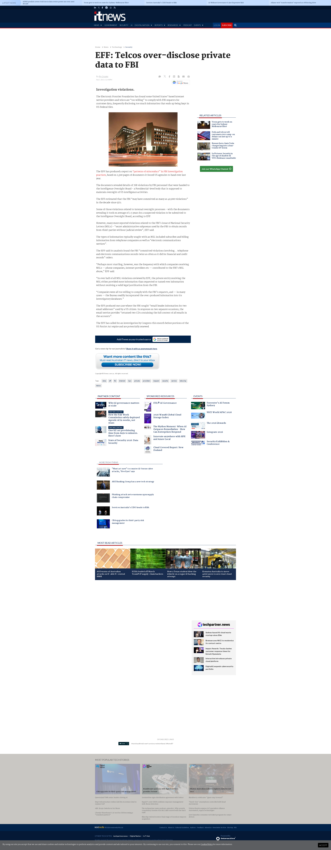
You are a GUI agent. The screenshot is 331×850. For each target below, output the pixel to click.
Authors (193, 827)
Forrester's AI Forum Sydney (218, 404)
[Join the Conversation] (159, 77)
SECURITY (124, 25)
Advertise (208, 827)
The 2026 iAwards (216, 423)
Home (97, 47)
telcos (98, 386)
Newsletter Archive (219, 827)
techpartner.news (120, 836)
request (156, 381)
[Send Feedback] (179, 77)
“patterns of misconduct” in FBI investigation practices (139, 173)
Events (197, 396)
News (106, 47)
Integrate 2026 (215, 432)
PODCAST (187, 25)
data (104, 381)
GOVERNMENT (110, 25)
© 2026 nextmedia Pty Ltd (114, 827)
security (165, 381)
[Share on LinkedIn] (174, 77)
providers (146, 381)
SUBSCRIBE (227, 25)
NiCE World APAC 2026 (219, 412)
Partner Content (109, 396)
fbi (115, 381)
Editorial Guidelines (182, 827)
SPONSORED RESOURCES (160, 396)
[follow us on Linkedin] (95, 8)
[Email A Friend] (183, 77)
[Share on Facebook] (170, 77)
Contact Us (163, 827)
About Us (171, 827)
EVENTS (197, 25)
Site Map (230, 827)
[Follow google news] (180, 82)
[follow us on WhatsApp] (111, 8)
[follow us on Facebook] (102, 8)
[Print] (188, 77)
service (174, 381)
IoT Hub (146, 836)
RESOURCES (173, 25)
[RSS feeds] (115, 8)
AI (132, 25)
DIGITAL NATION (142, 25)
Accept (323, 845)
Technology (117, 47)
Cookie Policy (207, 844)
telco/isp (183, 381)
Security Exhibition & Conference (218, 443)
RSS (235, 827)
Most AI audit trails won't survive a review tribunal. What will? (152, 744)
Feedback (200, 827)
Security (128, 47)
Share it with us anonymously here (141, 348)
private (137, 381)
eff (110, 381)
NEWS (96, 25)
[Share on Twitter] (165, 77)
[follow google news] (106, 8)
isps (129, 381)
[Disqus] (141, 616)
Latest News (9, 3)
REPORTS (159, 25)
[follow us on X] (99, 8)
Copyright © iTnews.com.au (104, 373)
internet (122, 381)
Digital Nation (135, 836)
